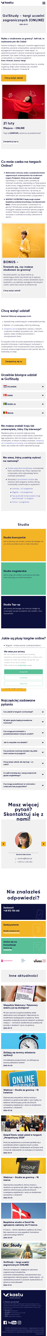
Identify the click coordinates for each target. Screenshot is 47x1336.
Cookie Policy (22, 665)
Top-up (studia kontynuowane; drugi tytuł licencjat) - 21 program (26, 497)
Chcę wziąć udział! (11, 291)
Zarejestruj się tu (10, 142)
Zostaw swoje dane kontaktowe (20, 468)
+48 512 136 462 (24, 862)
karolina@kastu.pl (25, 858)
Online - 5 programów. (20, 502)
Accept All (23, 672)
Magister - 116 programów (22, 492)
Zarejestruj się (9, 329)
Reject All (23, 683)
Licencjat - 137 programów (22, 489)
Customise (23, 678)
